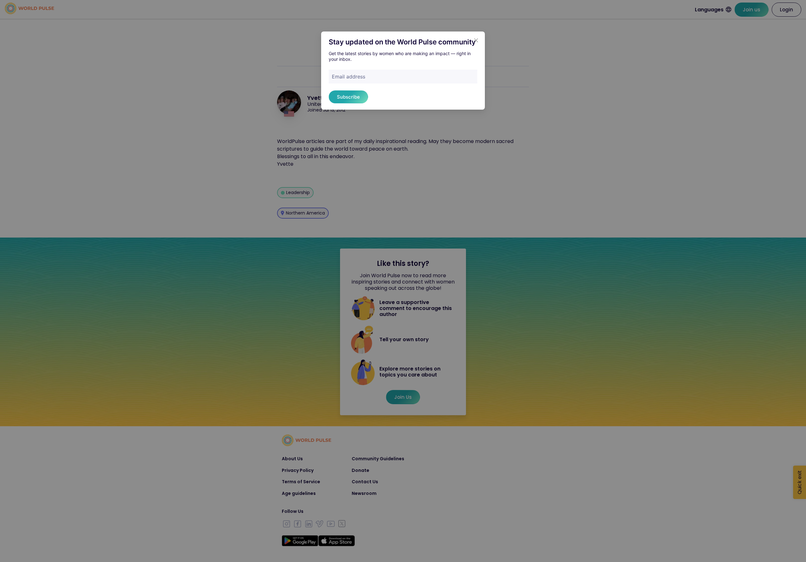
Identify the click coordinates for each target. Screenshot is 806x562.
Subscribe (348, 97)
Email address (348, 76)
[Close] (476, 40)
